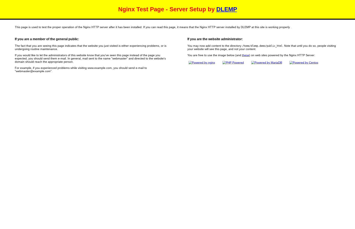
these (245, 55)
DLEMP (226, 9)
